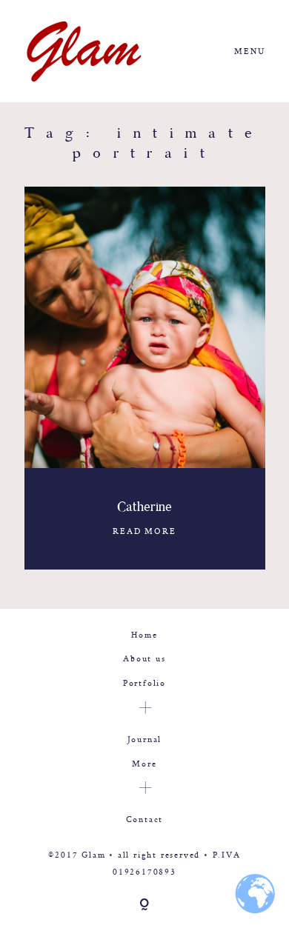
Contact (145, 818)
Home (144, 634)
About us (144, 658)
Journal (144, 738)
